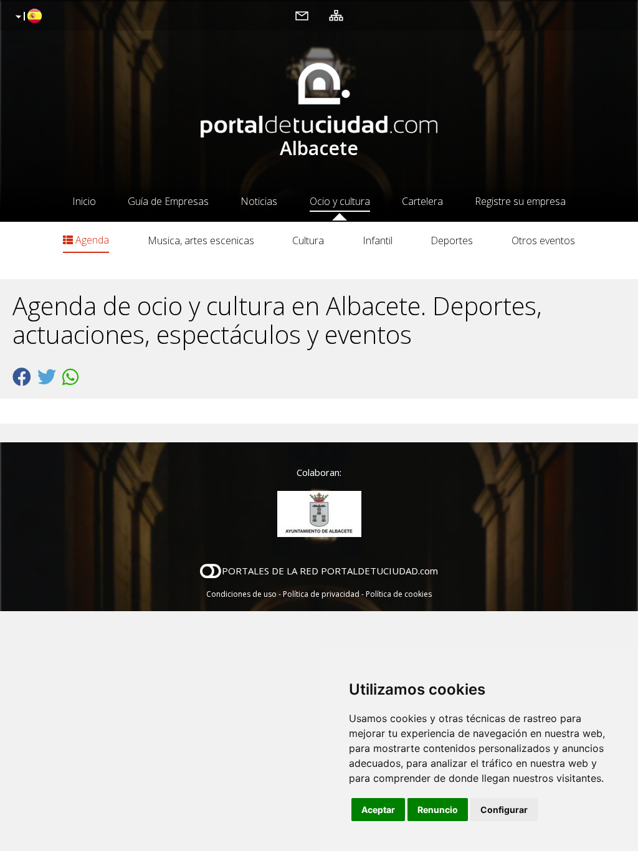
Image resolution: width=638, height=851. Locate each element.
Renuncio (437, 809)
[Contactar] (302, 15)
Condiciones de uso (241, 594)
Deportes (452, 240)
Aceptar (378, 809)
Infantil (378, 240)
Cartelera (422, 201)
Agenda (91, 240)
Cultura (308, 240)
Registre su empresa (520, 201)
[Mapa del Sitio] (336, 15)
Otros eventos (543, 240)
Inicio (84, 201)
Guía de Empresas (168, 201)
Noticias (258, 201)
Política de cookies (399, 594)
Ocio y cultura (340, 201)
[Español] (27, 17)
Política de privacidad (321, 594)
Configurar (504, 809)
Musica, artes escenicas (201, 240)
